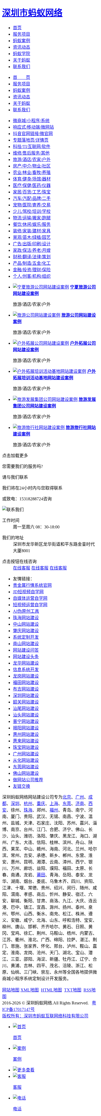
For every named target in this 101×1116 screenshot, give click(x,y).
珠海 (28, 810)
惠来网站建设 (26, 741)
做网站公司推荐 (28, 779)
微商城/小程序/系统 (31, 120)
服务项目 (21, 34)
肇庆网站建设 (26, 630)
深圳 (15, 803)
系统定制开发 (26, 637)
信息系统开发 (26, 669)
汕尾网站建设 (26, 708)
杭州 (28, 803)
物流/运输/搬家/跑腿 (32, 218)
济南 (79, 803)
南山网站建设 (26, 643)
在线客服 (21, 568)
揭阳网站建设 (26, 728)
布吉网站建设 (26, 689)
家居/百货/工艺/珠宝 (32, 192)
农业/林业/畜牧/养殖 (32, 172)
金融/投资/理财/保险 (32, 269)
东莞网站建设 (26, 767)
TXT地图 (72, 990)
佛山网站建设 (26, 773)
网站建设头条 (26, 656)
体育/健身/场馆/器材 (32, 179)
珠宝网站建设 (26, 747)
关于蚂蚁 (21, 60)
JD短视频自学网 (28, 591)
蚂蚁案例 (21, 40)
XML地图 (29, 990)
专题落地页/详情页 (30, 140)
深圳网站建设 (26, 695)
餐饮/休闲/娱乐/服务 (32, 224)
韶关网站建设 (26, 702)
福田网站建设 (26, 682)
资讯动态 (21, 47)
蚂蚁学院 (21, 53)
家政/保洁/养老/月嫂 (32, 250)
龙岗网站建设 (26, 676)
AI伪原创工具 (26, 611)
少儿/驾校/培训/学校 (32, 211)
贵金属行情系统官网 (32, 585)
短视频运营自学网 (30, 604)
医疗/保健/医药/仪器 (32, 185)
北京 (66, 797)
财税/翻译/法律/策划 (32, 256)
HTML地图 (51, 990)
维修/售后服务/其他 (31, 153)
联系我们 (21, 66)
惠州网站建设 (26, 734)
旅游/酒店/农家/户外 (32, 159)
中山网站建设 (26, 624)
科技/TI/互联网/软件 (31, 146)
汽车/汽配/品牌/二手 (32, 198)
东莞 (66, 803)
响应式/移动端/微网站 (33, 127)
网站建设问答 (26, 650)
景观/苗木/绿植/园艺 (32, 237)
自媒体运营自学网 (30, 598)
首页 (17, 27)
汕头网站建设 (26, 715)
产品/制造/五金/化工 (32, 263)
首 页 (21, 77)
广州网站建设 (26, 754)
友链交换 (21, 786)
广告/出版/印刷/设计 (32, 244)
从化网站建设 (26, 760)
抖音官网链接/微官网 (33, 133)
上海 (54, 803)
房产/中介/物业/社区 (32, 166)
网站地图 (10, 990)
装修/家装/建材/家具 (32, 231)
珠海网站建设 (26, 617)
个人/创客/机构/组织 (32, 276)
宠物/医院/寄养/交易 (32, 205)
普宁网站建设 (26, 721)
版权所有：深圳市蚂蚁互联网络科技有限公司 (45, 1016)
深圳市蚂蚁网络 (32, 13)
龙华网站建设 (26, 663)
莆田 (41, 875)
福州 (54, 810)
